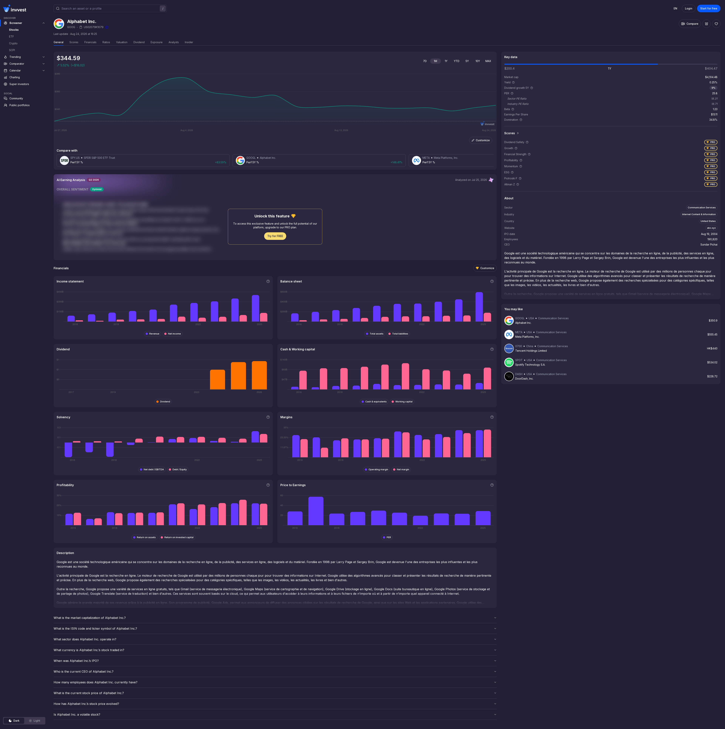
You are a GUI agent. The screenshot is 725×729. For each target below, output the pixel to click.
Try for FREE (275, 236)
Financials (90, 42)
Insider (189, 42)
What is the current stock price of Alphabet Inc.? (89, 693)
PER (389, 537)
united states (708, 221)
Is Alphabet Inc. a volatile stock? (77, 714)
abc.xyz (711, 227)
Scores (73, 42)
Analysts (174, 42)
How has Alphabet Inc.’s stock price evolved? (86, 704)
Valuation (121, 42)
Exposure (157, 42)
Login (688, 8)
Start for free (708, 8)
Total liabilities (400, 333)
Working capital (404, 401)
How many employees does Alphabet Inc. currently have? (95, 682)
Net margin (403, 469)
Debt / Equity (180, 469)
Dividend (139, 42)
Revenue (154, 333)
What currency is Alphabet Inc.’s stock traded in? (89, 650)
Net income (174, 333)
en (675, 8)
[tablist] (24, 720)
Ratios (106, 42)
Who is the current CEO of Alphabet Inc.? (83, 671)
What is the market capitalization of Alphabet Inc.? (90, 618)
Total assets (376, 333)
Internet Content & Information (699, 214)
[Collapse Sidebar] (43, 8)
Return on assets (146, 537)
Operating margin (378, 469)
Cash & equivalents (376, 401)
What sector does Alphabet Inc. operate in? (85, 639)
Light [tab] (37, 720)
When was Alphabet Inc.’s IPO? (76, 661)
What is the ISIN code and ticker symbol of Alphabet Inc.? (95, 628)
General (58, 42)
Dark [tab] (16, 720)
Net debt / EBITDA (154, 469)
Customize (483, 140)
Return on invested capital (179, 537)
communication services (702, 207)
